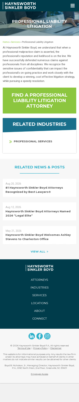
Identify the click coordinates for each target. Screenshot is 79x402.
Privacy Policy (40, 348)
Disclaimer (56, 348)
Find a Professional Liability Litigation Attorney (39, 100)
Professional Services (33, 141)
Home (6, 42)
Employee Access (39, 374)
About (39, 311)
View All (38, 251)
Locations (39, 303)
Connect (39, 318)
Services (15, 42)
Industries (39, 287)
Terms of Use (23, 348)
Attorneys (39, 280)
